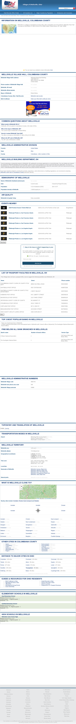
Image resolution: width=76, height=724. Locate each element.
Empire (53, 522)
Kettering (3, 570)
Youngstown (29, 568)
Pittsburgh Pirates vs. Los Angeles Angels (20, 228)
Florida (8, 710)
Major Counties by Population (45, 13)
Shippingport (29, 530)
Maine (27, 704)
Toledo (2, 562)
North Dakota (47, 704)
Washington (67, 710)
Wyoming (66, 716)
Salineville (54, 524)
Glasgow (3, 524)
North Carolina (47, 702)
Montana (28, 718)
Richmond (3, 536)
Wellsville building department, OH (20, 159)
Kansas (28, 698)
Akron (27, 562)
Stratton (36, 501)
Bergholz (28, 536)
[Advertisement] (38, 51)
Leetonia (43, 546)
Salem (7, 544)
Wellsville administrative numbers (20, 378)
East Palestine (45, 545)
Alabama (8, 690)
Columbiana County (24, 15)
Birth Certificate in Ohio (11, 581)
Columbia (8, 704)
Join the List (38, 263)
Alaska (8, 692)
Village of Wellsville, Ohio (32, 5)
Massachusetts (28, 708)
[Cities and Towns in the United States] (9, 7)
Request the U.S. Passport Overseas (51, 585)
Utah (67, 704)
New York (47, 700)
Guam (8, 714)
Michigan (28, 710)
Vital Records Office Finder (11, 13)
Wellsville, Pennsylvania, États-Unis (40, 473)
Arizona (8, 696)
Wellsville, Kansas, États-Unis (39, 469)
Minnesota (28, 712)
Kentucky (28, 700)
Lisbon (2, 533)
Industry (53, 533)
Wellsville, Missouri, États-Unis (39, 470)
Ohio (18, 15)
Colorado (8, 702)
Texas (66, 695)
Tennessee (66, 693)
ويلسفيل (7, 428)
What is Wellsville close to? (17, 483)
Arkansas (8, 698)
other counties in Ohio (44, 154)
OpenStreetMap (48, 498)
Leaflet (37, 498)
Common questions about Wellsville (21, 121)
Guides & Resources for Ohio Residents (22, 579)
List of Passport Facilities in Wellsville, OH (24, 273)
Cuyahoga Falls (55, 570)
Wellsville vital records (37, 96)
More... (2, 314)
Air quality (7, 195)
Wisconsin (66, 714)
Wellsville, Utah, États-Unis (38, 474)
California (8, 700)
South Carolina (67, 689)
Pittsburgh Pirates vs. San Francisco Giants (21, 213)
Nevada (47, 691)
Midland (3, 530)
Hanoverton (44, 549)
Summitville (29, 533)
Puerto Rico (47, 716)
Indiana (28, 693)
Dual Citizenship (9, 586)
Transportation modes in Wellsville (20, 434)
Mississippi (28, 714)
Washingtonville (9, 549)
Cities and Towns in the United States (8, 15)
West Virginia (66, 712)
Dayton (53, 562)
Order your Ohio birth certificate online (41, 99)
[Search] (74, 8)
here (51, 70)
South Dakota (66, 691)
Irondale (15, 501)
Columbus (3, 559)
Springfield (54, 568)
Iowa (28, 695)
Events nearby (9, 203)
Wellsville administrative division (19, 145)
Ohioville (53, 527)
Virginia (67, 708)
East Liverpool (28, 501)
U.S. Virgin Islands (66, 698)
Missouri (28, 716)
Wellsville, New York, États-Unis (39, 471)
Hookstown (3, 527)
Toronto (28, 527)
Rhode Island (47, 718)
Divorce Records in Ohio (47, 582)
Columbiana (34, 154)
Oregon (47, 712)
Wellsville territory (13, 445)
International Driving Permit (12, 585)
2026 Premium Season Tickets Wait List (20, 207)
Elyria (27, 570)
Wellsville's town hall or (7, 172)
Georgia (9, 712)
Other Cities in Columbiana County (19, 542)
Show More (3, 242)
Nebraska (47, 689)
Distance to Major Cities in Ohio (18, 556)
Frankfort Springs (55, 536)
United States (34, 148)
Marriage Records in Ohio (12, 582)
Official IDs (8, 584)
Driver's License (45, 584)
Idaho (27, 689)
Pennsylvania (47, 714)
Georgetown (29, 524)
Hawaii (8, 716)
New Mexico (47, 698)
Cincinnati (53, 559)
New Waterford (45, 548)
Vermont (67, 706)
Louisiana (27, 702)
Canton (28, 565)
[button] (21, 486)
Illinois (28, 691)
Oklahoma (47, 710)
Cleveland (28, 559)
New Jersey (47, 695)
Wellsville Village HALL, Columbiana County (25, 74)
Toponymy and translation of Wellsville (23, 425)
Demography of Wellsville (15, 178)
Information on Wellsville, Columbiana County (26, 20)
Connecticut (8, 706)
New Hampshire (47, 693)
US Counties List (27, 13)
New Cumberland (30, 522)
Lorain (52, 565)
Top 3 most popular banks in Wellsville (22, 319)
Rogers (53, 530)
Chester (21, 501)
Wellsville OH (31, 15)
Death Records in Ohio (47, 581)
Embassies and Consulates (64, 13)
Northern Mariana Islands (47, 706)
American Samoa (8, 694)
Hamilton (3, 568)
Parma (2, 565)
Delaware (8, 708)
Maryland (28, 706)
